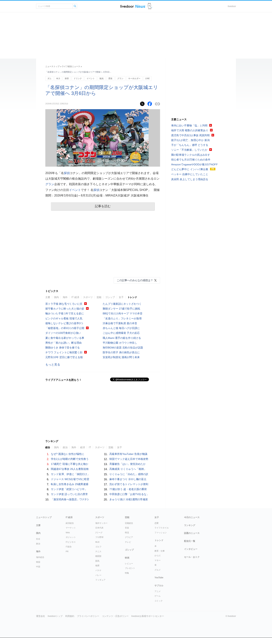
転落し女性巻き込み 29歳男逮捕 (69, 484)
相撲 (97, 565)
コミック (159, 601)
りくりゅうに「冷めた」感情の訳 (128, 474)
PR (67, 551)
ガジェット (71, 537)
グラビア (129, 537)
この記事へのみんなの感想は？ (135, 280)
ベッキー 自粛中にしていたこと (189, 174)
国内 (56, 297)
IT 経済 (75, 297)
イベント (91, 78)
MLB (97, 542)
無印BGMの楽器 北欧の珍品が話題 (123, 347)
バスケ (98, 570)
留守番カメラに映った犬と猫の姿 (64, 308)
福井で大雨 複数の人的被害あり (189, 130)
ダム (49, 78)
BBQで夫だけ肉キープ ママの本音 (122, 313)
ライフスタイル (162, 528)
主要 (47, 297)
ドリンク (78, 78)
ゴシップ (110, 297)
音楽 (127, 528)
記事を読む (103, 206)
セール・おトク (192, 557)
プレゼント (130, 568)
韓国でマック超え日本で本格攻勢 (128, 458)
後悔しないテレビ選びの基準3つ (64, 323)
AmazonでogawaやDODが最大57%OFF (194, 164)
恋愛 (157, 523)
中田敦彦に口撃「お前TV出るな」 (129, 494)
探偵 (67, 173)
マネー (158, 560)
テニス (98, 551)
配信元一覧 (189, 541)
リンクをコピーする (157, 104)
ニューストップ (52, 66)
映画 (127, 557)
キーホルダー (134, 78)
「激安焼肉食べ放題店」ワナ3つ (70, 499)
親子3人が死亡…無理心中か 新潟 (190, 140)
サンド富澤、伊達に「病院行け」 (70, 474)
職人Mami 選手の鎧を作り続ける (122, 337)
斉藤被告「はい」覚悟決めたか (127, 463)
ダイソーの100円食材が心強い (63, 332)
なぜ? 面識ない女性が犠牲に (67, 453)
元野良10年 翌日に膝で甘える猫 (64, 357)
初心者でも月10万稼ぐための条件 (190, 159)
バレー (98, 575)
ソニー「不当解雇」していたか (189, 149)
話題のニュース (192, 533)
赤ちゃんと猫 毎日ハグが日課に (121, 328)
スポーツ (88, 297)
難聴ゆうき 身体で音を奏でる (62, 347)
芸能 (99, 297)
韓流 (127, 532)
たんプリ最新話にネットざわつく (122, 303)
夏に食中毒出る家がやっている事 (64, 337)
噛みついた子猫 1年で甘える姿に (64, 313)
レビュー (129, 563)
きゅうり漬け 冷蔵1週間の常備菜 (128, 499)
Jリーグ (99, 532)
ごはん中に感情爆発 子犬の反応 (121, 332)
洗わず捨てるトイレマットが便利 (128, 484)
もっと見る (52, 364)
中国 (38, 567)
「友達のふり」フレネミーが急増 (122, 318)
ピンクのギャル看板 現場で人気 (63, 318)
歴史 (110, 78)
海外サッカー (101, 523)
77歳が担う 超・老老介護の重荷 (128, 489)
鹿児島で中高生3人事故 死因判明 (190, 135)
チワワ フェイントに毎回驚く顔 (63, 352)
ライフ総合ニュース (71, 66)
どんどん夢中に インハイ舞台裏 (189, 169)
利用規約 (69, 616)
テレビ (128, 542)
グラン (120, 78)
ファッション (161, 532)
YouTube (159, 577)
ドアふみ (150, 6)
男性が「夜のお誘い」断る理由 (63, 342)
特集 (127, 573)
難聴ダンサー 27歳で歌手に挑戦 (121, 308)
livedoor (232, 6)
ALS (58, 78)
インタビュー (190, 549)
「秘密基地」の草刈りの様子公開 (64, 328)
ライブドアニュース (132, 6)
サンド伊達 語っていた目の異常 (69, 494)
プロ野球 (99, 537)
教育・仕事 (160, 551)
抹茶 (67, 78)
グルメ (158, 570)
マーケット (71, 528)
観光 (102, 78)
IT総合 (69, 547)
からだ (158, 555)
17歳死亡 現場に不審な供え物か (69, 463)
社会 (38, 539)
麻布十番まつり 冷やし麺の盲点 (127, 479)
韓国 (38, 562)
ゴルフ (98, 547)
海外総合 (40, 557)
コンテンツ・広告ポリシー (115, 616)
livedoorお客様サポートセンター (147, 616)
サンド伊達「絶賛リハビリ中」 (69, 489)
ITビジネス (71, 542)
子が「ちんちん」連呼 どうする (189, 144)
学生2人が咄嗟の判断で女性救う (70, 458)
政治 (38, 544)
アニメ (158, 591)
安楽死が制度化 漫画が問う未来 (121, 357)
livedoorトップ (55, 616)
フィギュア (100, 580)
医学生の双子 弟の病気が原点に (121, 352)
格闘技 (98, 556)
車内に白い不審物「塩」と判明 (189, 125)
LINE (147, 78)
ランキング (189, 525)
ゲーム (158, 596)
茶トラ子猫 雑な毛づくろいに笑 (63, 303)
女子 (121, 297)
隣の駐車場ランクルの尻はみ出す (190, 154)
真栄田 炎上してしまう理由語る (189, 179)
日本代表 (99, 528)
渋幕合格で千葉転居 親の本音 (120, 323)
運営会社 (40, 616)
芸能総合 (129, 523)
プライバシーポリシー (88, 616)
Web (68, 532)
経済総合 (70, 523)
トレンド (132, 297)
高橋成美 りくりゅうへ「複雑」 (127, 468)
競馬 (97, 561)
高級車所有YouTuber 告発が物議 (128, 453)
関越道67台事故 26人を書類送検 (70, 468)
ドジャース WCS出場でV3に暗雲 (70, 479)
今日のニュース (192, 517)
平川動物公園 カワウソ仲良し (120, 342)
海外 (65, 297)
